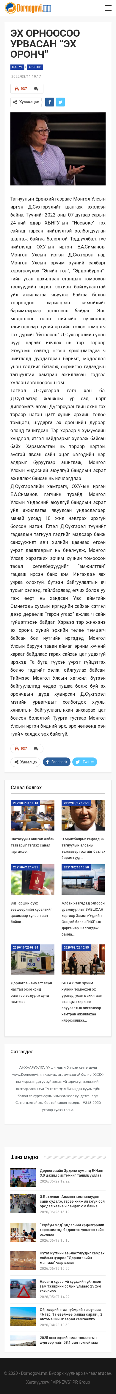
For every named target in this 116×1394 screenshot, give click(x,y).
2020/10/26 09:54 (25, 947)
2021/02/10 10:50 (76, 867)
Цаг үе (17, 67)
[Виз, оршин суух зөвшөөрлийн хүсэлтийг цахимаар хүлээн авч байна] (32, 879)
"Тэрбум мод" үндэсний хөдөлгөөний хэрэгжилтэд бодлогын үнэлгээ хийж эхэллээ (72, 1230)
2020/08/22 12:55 (76, 947)
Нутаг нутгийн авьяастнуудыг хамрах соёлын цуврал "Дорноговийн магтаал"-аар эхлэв (72, 1258)
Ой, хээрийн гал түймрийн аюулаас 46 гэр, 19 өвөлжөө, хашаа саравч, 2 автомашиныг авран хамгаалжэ (71, 1314)
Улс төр (35, 67)
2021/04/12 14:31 (25, 867)
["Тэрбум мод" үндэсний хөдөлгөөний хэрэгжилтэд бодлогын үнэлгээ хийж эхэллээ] (23, 1232)
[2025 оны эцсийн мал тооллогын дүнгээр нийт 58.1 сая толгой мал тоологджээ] (23, 1344)
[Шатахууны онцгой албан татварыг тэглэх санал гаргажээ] (32, 815)
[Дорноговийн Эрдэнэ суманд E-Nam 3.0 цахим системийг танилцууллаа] (23, 1177)
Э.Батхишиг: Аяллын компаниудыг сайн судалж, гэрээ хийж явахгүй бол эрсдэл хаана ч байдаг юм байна (72, 1201)
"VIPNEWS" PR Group (70, 1382)
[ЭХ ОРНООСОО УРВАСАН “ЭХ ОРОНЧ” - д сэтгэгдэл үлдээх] (36, 88)
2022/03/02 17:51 (76, 803)
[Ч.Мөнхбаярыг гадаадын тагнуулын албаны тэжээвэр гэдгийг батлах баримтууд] (83, 815)
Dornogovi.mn (34, 1373)
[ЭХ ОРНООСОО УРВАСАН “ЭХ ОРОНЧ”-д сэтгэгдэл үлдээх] (36, 748)
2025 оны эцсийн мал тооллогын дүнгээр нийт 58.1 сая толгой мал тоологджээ (69, 1342)
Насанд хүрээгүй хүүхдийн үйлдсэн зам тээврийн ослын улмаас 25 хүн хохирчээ (70, 1286)
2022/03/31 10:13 (25, 803)
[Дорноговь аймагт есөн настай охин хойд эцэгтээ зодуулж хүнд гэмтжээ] (32, 959)
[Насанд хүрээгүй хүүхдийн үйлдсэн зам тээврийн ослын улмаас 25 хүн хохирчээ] (23, 1288)
